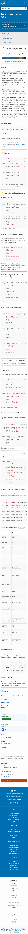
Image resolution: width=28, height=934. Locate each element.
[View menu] (21, 3)
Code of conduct (13, 865)
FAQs (14, 821)
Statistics (14, 833)
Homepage (6, 705)
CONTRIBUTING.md (6, 683)
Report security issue (14, 863)
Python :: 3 (6, 776)
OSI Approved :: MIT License (10, 767)
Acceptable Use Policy (13, 869)
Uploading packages (13, 815)
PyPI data (4, 714)
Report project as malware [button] (14, 781)
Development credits (13, 853)
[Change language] (25, 3)
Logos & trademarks (14, 835)
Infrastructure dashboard (13, 831)
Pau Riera (7, 737)
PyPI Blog (13, 829)
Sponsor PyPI (14, 851)
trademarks (8, 929)
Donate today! (14, 803)
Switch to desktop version (14, 874)
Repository (5, 707)
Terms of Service (13, 861)
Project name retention (13, 819)
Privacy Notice (13, 867)
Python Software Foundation (14, 794)
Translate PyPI (13, 849)
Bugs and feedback (14, 845)
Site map (22, 930)
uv (5, 133)
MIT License (20, 696)
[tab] (14, 34)
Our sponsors (14, 837)
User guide (13, 817)
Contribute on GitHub (13, 847)
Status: (14, 799)
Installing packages (13, 813)
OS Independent (7, 771)
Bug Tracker (6, 702)
